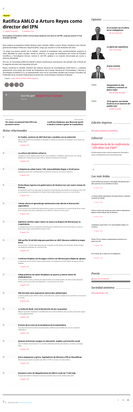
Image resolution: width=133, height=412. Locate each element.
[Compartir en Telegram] (21, 84)
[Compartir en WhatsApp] (16, 84)
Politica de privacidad (26, 402)
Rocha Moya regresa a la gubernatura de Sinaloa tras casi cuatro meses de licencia (51, 186)
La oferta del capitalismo (117, 47)
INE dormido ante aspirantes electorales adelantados (42, 293)
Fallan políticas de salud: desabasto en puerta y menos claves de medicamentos (47, 275)
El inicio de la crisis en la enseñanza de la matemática (42, 325)
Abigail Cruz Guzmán (11, 31)
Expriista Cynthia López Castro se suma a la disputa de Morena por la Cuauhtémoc (49, 223)
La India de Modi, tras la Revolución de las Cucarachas (42, 309)
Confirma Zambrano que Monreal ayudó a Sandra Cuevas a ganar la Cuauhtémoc (65, 123)
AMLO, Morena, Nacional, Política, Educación (24, 78)
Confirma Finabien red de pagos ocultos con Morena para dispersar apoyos (52, 258)
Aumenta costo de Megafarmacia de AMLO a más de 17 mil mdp (47, 373)
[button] (12, 8)
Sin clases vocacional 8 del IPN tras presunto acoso (21, 123)
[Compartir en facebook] (7, 84)
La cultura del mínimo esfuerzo (32, 153)
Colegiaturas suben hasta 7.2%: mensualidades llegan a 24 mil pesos (48, 169)
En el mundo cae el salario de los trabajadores (118, 29)
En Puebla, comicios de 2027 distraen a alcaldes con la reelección (47, 137)
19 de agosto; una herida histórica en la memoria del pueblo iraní (118, 103)
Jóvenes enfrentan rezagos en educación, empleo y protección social (49, 341)
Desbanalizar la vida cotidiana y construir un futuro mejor (117, 87)
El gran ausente (113, 66)
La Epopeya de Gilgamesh (106, 279)
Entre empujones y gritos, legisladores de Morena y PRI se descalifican (50, 357)
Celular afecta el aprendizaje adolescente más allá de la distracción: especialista (48, 204)
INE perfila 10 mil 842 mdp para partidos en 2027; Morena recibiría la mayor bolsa (51, 241)
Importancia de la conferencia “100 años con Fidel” (110, 145)
